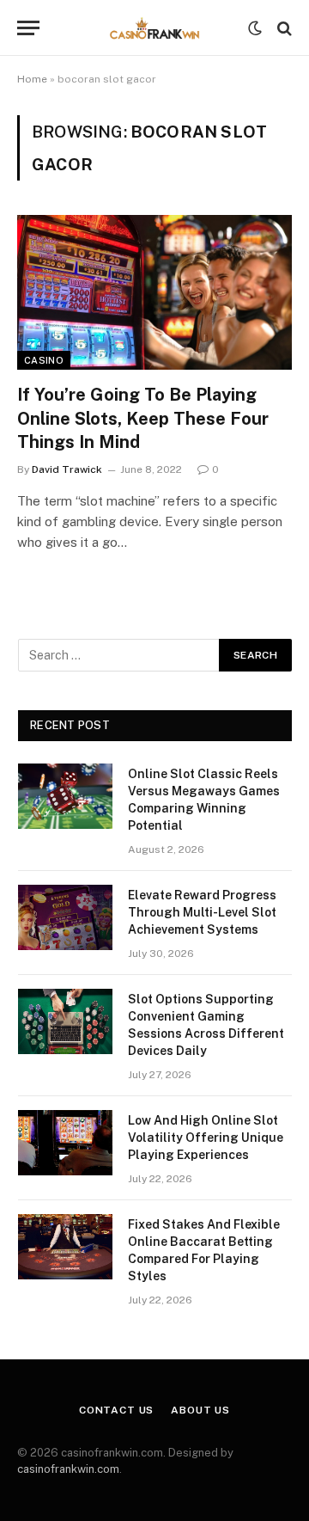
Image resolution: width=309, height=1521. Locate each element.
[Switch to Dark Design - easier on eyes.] (255, 28)
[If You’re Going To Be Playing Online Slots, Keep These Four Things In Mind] (154, 292)
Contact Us (116, 1410)
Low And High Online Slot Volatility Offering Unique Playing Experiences (205, 1137)
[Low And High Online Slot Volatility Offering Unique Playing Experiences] (65, 1142)
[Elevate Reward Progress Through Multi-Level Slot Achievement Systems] (65, 917)
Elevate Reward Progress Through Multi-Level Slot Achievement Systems (202, 912)
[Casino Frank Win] (154, 28)
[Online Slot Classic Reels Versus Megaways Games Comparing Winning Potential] (65, 796)
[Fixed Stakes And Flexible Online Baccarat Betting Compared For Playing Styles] (65, 1246)
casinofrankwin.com (68, 1469)
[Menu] (28, 28)
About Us (200, 1410)
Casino (44, 360)
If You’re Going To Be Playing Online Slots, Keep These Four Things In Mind (143, 417)
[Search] (283, 28)
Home (32, 79)
